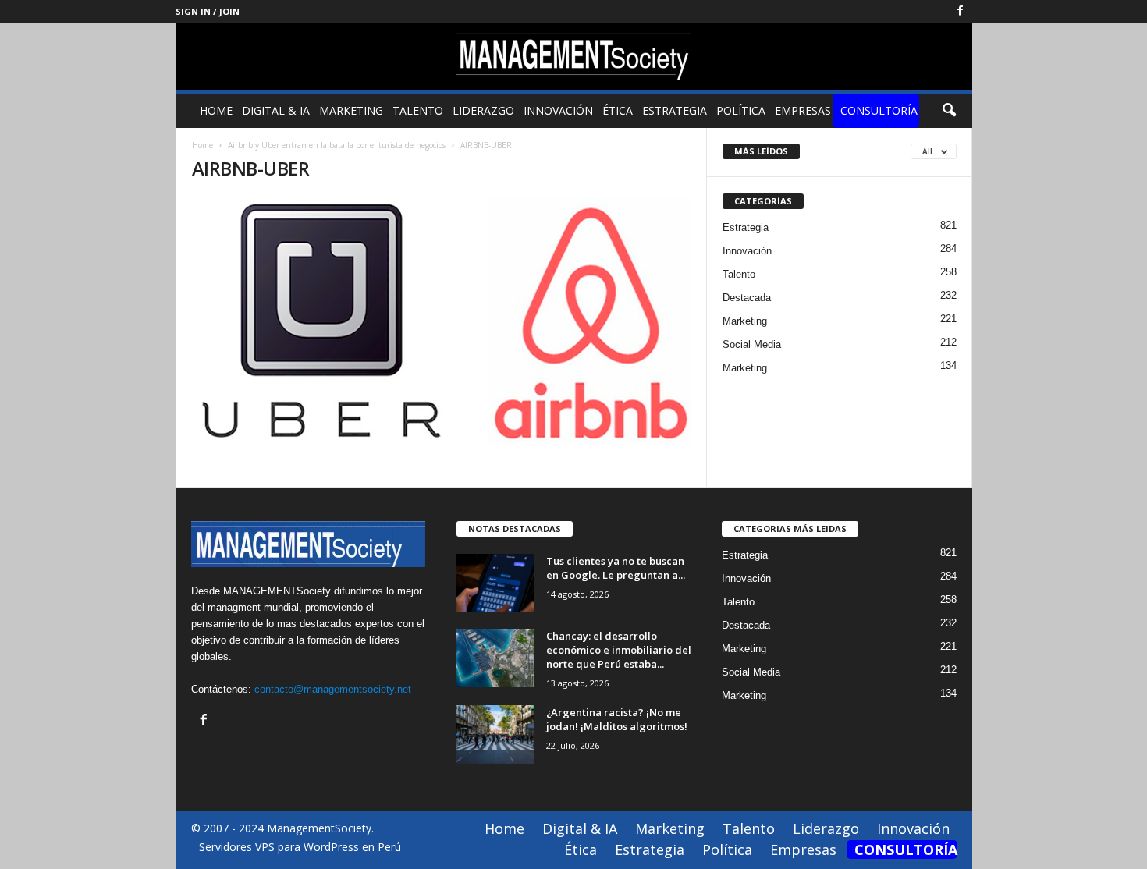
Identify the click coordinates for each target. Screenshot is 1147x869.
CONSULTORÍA (879, 110)
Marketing (351, 110)
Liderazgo (483, 110)
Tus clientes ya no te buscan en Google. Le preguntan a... (615, 568)
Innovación (558, 110)
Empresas (803, 110)
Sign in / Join (208, 11)
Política (740, 110)
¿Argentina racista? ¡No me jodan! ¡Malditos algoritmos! (616, 719)
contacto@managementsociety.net (332, 689)
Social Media (752, 344)
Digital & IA (276, 110)
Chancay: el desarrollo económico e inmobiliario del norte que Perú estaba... (618, 650)
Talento (417, 110)
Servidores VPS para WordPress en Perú (300, 846)
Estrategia (674, 110)
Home (216, 110)
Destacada (747, 297)
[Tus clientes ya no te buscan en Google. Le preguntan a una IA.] (495, 583)
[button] (949, 111)
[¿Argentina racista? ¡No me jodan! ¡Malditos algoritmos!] (495, 734)
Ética (617, 110)
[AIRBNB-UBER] (441, 321)
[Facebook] (960, 11)
